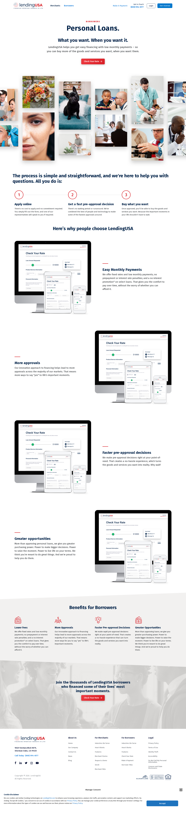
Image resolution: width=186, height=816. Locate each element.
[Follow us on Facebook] (15, 763)
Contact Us (72, 752)
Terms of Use (153, 747)
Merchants (55, 5)
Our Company (73, 747)
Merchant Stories (101, 756)
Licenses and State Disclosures (155, 767)
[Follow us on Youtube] (37, 763)
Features (98, 752)
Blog (70, 760)
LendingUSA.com (49, 798)
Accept (162, 803)
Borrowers (69, 5)
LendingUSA (28, 6)
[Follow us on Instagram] (31, 763)
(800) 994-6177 (137, 5)
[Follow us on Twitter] (26, 763)
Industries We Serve (102, 743)
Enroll (97, 765)
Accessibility (152, 756)
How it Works (100, 747)
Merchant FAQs (100, 769)
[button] (181, 789)
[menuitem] (55, 5)
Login (151, 6)
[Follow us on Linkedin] (20, 763)
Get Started (165, 5)
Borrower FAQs (127, 765)
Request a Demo (101, 760)
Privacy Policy (72, 801)
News (70, 756)
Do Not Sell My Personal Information (157, 761)
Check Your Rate (91, 61)
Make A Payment (120, 6)
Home (70, 743)
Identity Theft (153, 752)
